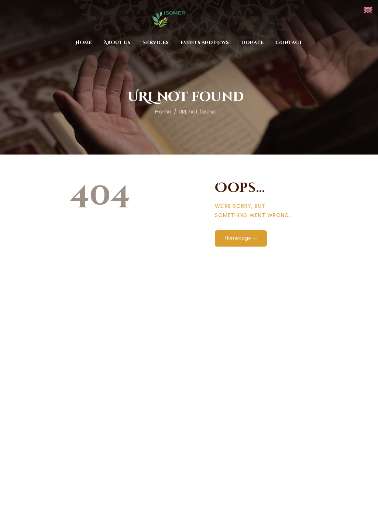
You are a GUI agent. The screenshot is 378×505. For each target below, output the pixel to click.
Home (163, 111)
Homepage (238, 238)
